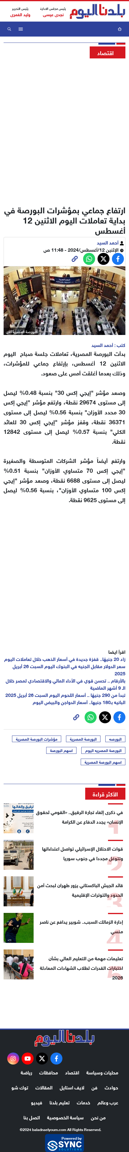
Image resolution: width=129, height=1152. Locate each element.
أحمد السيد (108, 242)
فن (95, 1087)
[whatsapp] (75, 259)
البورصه (115, 739)
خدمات (83, 1102)
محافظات (48, 1072)
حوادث (111, 1087)
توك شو (19, 1087)
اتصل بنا (31, 1117)
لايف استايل (72, 1087)
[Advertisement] (64, 130)
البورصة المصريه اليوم (103, 750)
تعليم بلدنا (60, 1102)
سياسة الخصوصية (65, 1117)
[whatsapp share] (89, 259)
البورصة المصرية (83, 739)
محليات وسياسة (102, 1072)
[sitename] (64, 1038)
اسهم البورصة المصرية (103, 762)
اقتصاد (72, 1072)
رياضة (26, 1072)
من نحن (98, 1117)
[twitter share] (104, 259)
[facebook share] (118, 259)
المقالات (43, 1087)
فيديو (36, 1102)
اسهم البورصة (61, 750)
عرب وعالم (108, 1102)
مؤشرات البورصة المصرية (36, 739)
